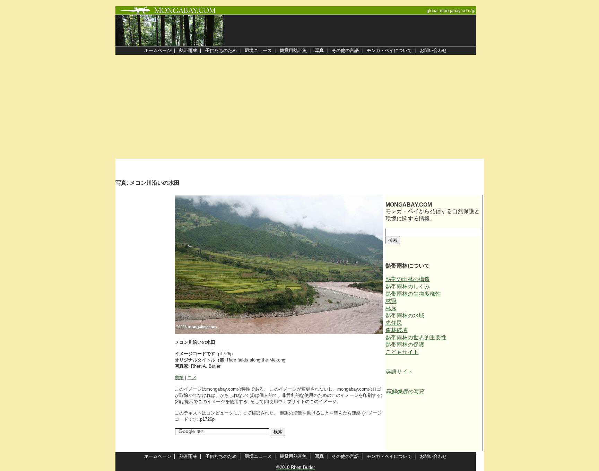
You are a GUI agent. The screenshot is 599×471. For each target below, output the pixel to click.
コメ (192, 377)
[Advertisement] (299, 106)
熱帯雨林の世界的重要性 (415, 337)
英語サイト (399, 372)
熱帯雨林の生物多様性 (413, 294)
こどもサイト (402, 352)
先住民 (393, 323)
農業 (179, 377)
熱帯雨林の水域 (404, 316)
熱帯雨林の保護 (404, 345)
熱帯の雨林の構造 (407, 279)
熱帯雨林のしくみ (407, 286)
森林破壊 (396, 330)
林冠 (391, 301)
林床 (391, 308)
